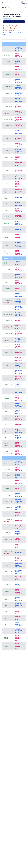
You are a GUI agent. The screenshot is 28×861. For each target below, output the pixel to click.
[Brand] (24, 2)
